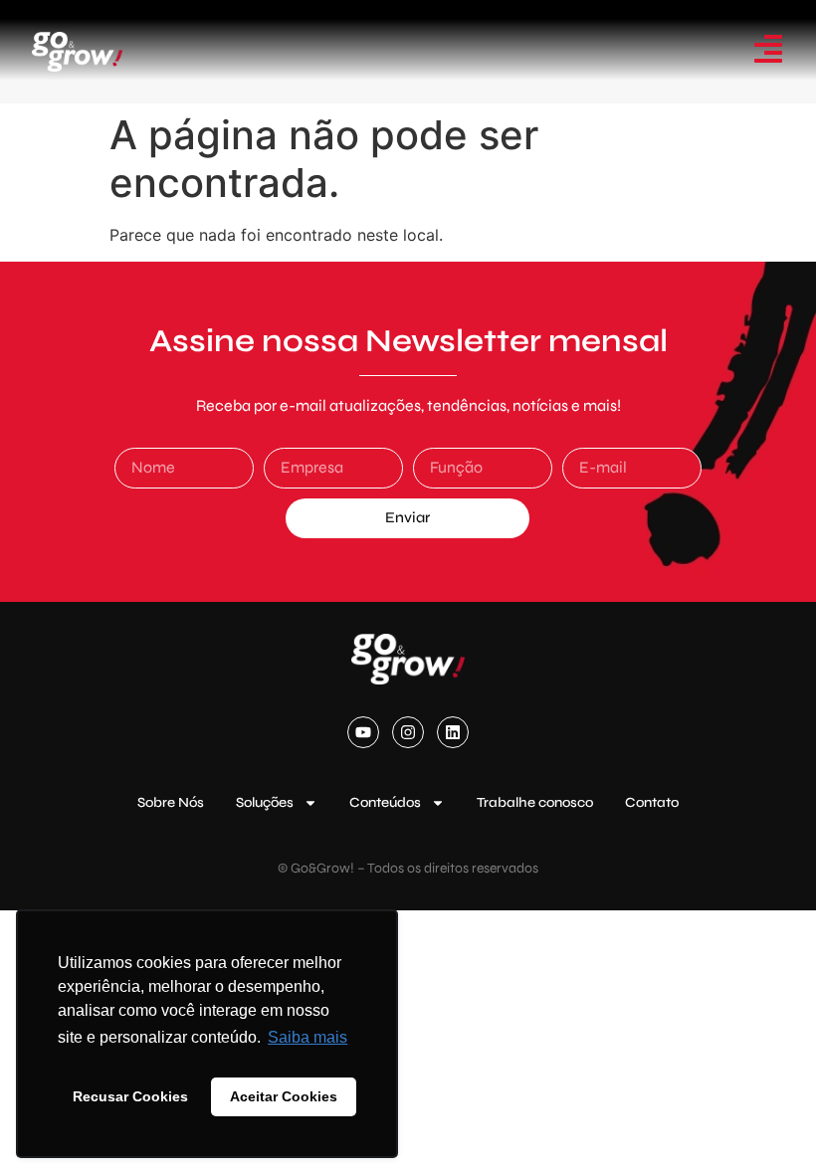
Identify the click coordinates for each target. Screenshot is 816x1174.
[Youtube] (363, 732)
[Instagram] (408, 732)
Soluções (265, 802)
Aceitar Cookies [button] (283, 1096)
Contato (652, 802)
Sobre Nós (170, 802)
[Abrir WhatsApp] (766, 1123)
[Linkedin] (453, 732)
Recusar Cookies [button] (130, 1096)
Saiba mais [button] (307, 1037)
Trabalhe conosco (535, 802)
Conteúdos (385, 802)
